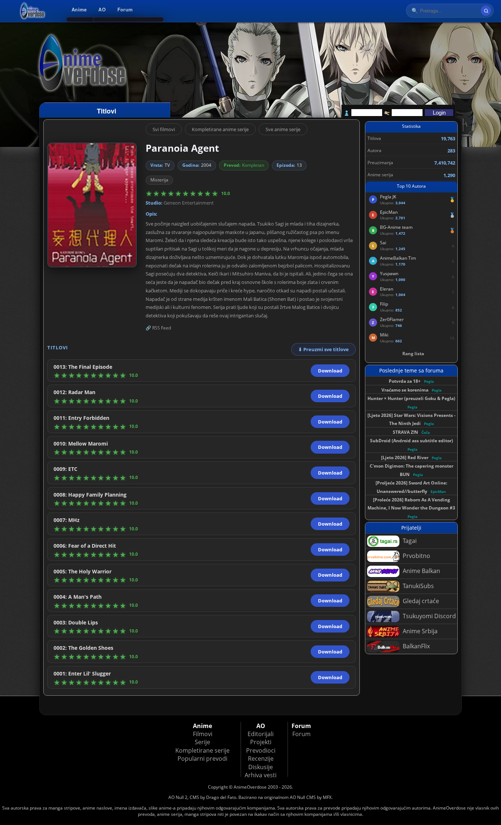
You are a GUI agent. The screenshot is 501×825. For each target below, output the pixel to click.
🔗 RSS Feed (158, 328)
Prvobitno (415, 556)
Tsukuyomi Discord (428, 616)
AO (102, 9)
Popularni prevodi (202, 758)
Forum (125, 9)
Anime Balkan (420, 571)
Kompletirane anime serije (220, 129)
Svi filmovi (164, 129)
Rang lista (413, 353)
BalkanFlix (415, 646)
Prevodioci (260, 750)
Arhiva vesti (261, 775)
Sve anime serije (283, 129)
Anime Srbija (419, 631)
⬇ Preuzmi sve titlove (323, 349)
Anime (79, 9)
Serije (202, 742)
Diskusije (260, 767)
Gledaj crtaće (420, 601)
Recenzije (261, 758)
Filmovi (202, 734)
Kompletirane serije (202, 750)
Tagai (409, 541)
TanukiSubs (417, 586)
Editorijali (261, 734)
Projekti (260, 742)
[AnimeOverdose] (33, 11)
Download (330, 370)
